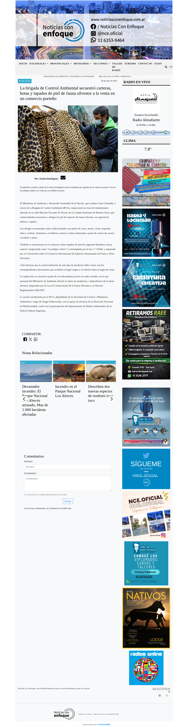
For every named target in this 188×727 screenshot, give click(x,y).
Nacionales (38, 63)
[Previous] (24, 399)
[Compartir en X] (30, 340)
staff (158, 63)
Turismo (130, 63)
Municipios (82, 63)
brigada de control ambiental (115, 76)
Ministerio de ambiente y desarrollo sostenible (69, 76)
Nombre (28, 461)
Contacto (145, 63)
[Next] (111, 399)
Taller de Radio (117, 66)
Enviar (68, 501)
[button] (166, 67)
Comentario (30, 473)
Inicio (23, 63)
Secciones (100, 63)
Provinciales (60, 63)
